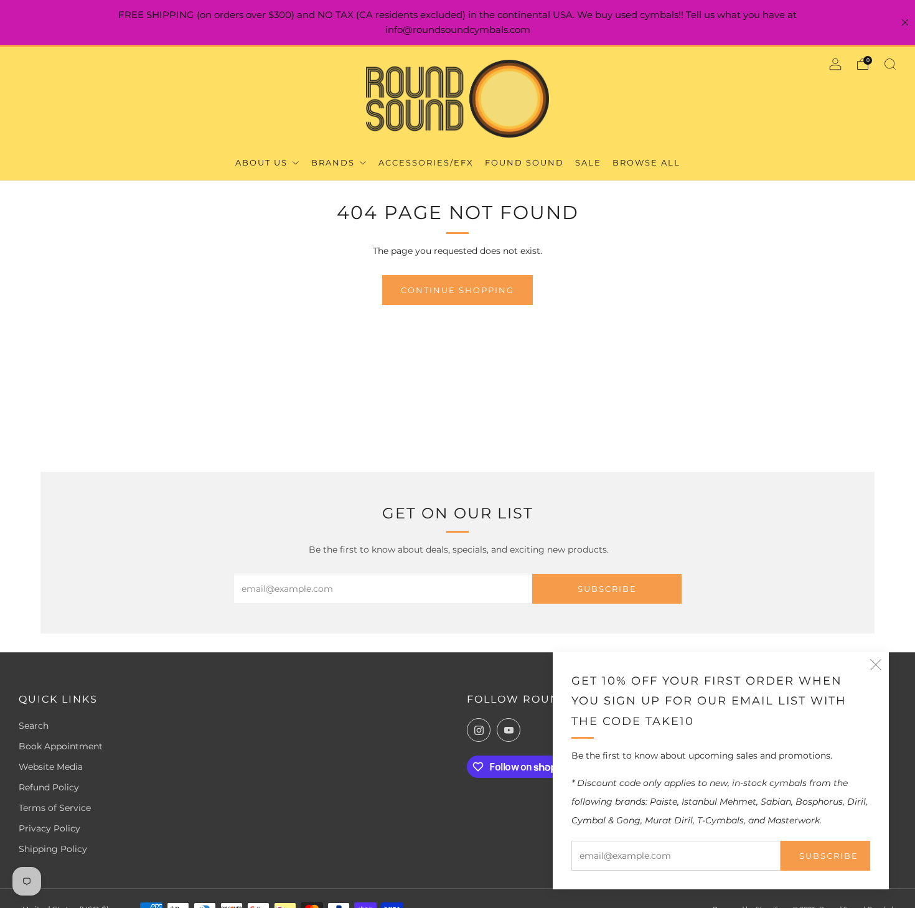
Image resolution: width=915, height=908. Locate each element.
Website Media (51, 766)
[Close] (905, 22)
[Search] (890, 64)
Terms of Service (55, 807)
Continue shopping (457, 290)
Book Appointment (61, 746)
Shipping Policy (53, 848)
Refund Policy (49, 787)
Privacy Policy (49, 828)
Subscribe (828, 856)
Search (34, 725)
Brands (334, 162)
